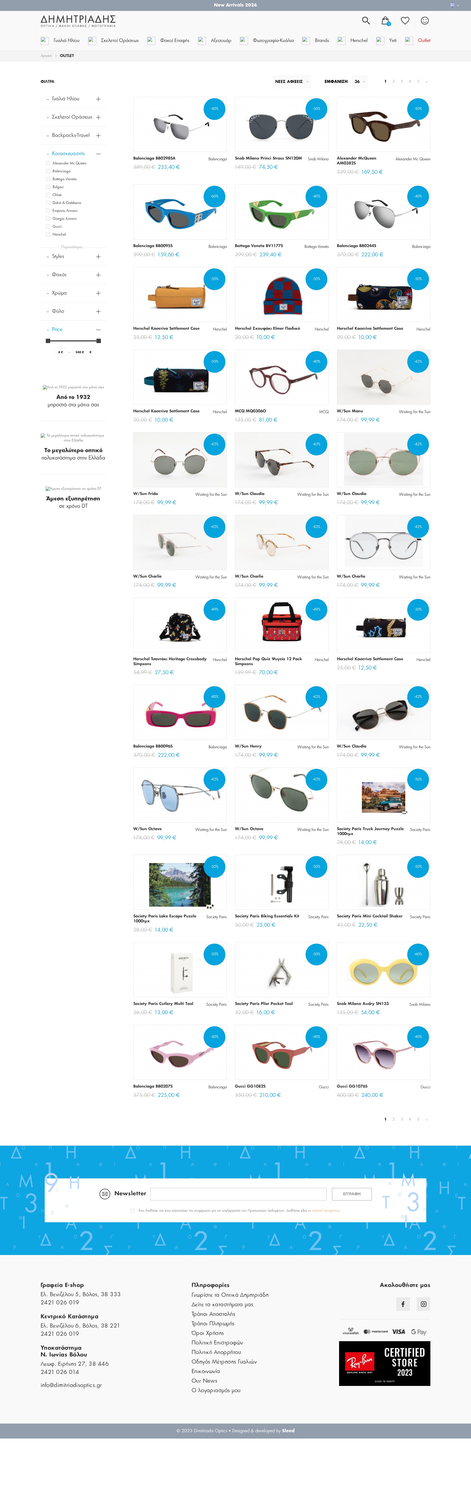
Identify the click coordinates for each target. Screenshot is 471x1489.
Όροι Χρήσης (208, 1333)
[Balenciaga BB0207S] (180, 1052)
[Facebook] (403, 1304)
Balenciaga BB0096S (153, 746)
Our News (205, 1381)
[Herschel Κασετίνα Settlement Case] (180, 294)
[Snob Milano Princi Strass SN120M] (281, 124)
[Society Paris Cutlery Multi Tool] (180, 969)
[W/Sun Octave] (180, 795)
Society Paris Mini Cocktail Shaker (370, 916)
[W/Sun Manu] (383, 377)
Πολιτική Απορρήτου (216, 1352)
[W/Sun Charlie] (180, 542)
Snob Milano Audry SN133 (363, 1004)
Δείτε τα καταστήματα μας (222, 1304)
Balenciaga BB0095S (153, 246)
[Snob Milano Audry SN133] (383, 969)
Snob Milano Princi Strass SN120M (268, 158)
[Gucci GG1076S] (383, 1052)
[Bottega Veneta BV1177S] (281, 212)
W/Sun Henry (248, 746)
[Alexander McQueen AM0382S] (383, 124)
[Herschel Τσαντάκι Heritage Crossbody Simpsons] (180, 625)
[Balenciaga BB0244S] (383, 212)
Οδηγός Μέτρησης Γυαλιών (224, 1362)
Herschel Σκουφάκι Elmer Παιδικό (267, 329)
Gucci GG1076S (352, 1086)
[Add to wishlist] (203, 142)
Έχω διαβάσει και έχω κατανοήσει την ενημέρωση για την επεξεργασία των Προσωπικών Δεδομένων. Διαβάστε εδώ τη (240, 1210)
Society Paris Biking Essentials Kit (267, 916)
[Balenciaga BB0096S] (180, 712)
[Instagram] (423, 1304)
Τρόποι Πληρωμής (213, 1323)
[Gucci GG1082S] (281, 1052)
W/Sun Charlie (147, 576)
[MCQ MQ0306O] (281, 377)
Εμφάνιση (336, 82)
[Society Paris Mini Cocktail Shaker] (383, 882)
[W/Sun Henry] (281, 712)
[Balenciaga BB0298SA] (180, 124)
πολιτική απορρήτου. (326, 1210)
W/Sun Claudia (249, 494)
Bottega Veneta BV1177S (259, 246)
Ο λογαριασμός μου (216, 1390)
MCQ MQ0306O (250, 411)
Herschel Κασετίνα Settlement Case (166, 329)
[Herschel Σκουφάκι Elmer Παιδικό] (281, 294)
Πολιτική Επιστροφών (217, 1343)
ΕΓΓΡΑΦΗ (352, 1194)
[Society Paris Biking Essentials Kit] (281, 882)
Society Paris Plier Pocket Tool (264, 1004)
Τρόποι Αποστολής (213, 1314)
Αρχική (46, 56)
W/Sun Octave (147, 829)
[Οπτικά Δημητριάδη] (106, 21)
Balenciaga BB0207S (153, 1086)
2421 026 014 (60, 1372)
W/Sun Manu (350, 411)
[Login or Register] (424, 20)
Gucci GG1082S (250, 1086)
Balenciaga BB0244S (356, 246)
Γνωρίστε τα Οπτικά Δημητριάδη (230, 1295)
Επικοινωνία (206, 1371)
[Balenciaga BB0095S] (180, 212)
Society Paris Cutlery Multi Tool (163, 1004)
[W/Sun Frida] (180, 460)
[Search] (366, 20)
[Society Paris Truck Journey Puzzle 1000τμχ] (383, 795)
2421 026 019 (60, 1302)
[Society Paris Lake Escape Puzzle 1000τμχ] (180, 882)
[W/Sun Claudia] (281, 460)
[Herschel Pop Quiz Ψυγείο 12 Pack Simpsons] (281, 625)
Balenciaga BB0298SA (154, 158)
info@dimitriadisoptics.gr (71, 1385)
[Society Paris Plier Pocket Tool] (281, 969)
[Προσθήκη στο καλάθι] (156, 142)
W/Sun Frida (145, 494)
